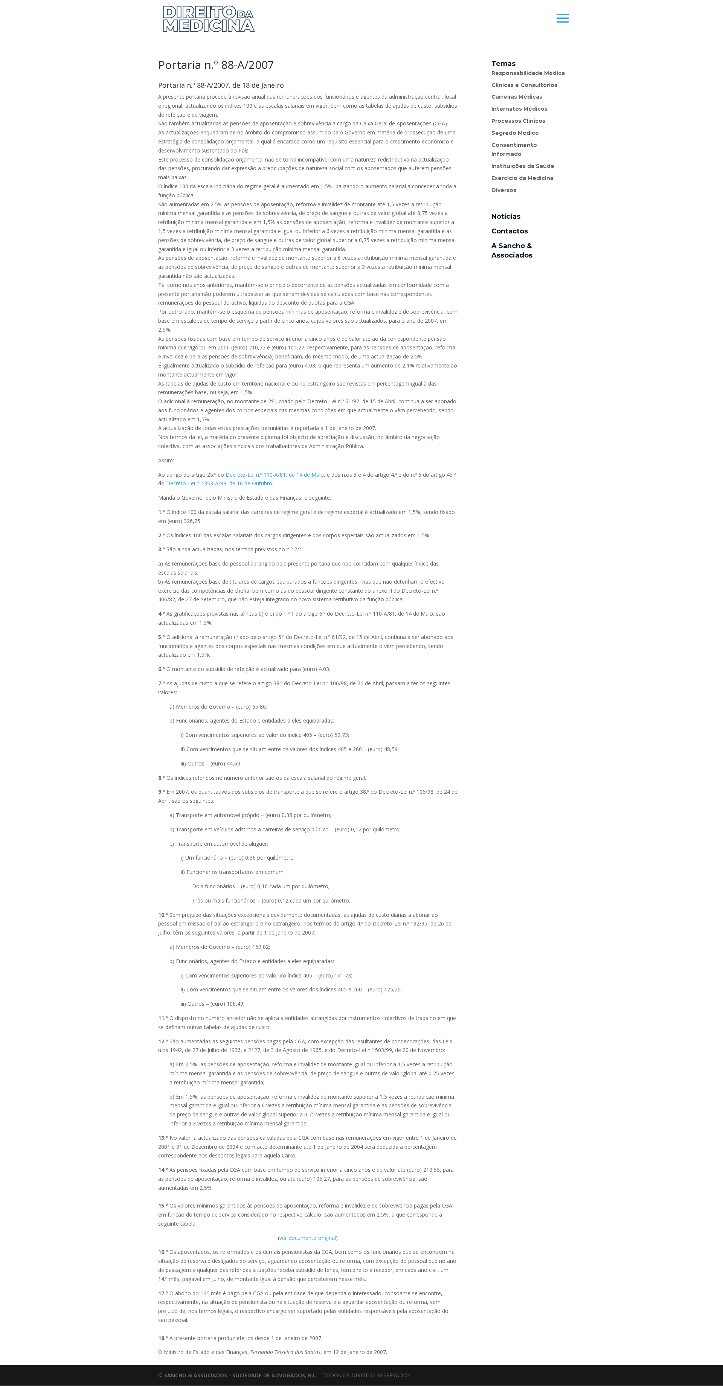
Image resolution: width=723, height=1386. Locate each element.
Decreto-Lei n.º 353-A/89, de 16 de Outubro (219, 483)
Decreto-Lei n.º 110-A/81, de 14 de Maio (275, 474)
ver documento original (307, 1237)
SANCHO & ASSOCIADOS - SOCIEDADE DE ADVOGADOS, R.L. (240, 1375)
